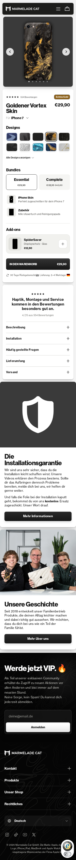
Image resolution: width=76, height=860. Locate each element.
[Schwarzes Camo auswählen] (12, 147)
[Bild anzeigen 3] (36, 81)
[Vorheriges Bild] (10, 52)
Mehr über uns (38, 639)
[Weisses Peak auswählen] (25, 147)
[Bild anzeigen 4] (40, 81)
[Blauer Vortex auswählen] (38, 147)
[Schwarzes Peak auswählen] (25, 136)
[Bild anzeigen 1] (29, 81)
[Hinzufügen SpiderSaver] (63, 244)
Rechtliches (13, 804)
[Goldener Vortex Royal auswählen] (51, 147)
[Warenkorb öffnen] (67, 8)
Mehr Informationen (38, 516)
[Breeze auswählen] (12, 136)
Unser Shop (13, 792)
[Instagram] (7, 835)
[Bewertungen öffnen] (38, 305)
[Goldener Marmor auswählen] (64, 147)
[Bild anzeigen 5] (43, 81)
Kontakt (10, 768)
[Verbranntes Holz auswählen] (64, 136)
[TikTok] (16, 835)
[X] (33, 835)
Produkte (11, 780)
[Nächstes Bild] (66, 52)
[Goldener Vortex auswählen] (51, 136)
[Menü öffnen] (58, 8)
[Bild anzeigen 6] (47, 81)
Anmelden (38, 727)
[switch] (67, 854)
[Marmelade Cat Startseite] (22, 8)
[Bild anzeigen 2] (32, 81)
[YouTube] (25, 835)
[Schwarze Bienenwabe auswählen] (38, 136)
